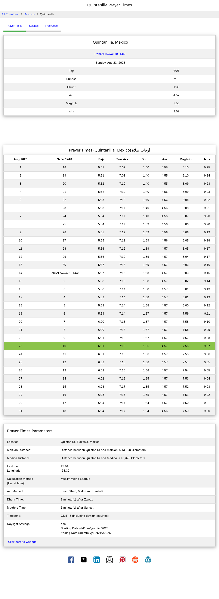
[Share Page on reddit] (135, 559)
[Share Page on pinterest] (123, 559)
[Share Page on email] (110, 559)
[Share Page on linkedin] (97, 559)
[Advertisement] (109, 129)
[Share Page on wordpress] (148, 559)
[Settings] (64, 24)
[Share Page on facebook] (71, 559)
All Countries (10, 14)
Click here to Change (22, 541)
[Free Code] (66, 24)
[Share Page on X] (84, 559)
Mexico (30, 14)
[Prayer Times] (62, 24)
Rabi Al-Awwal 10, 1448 (110, 54)
